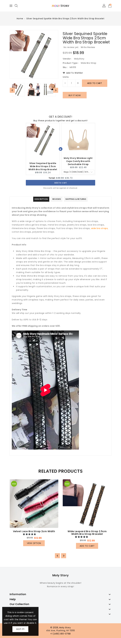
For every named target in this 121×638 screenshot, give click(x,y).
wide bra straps (99, 228)
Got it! (20, 629)
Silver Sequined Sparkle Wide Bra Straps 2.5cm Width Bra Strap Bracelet (42, 166)
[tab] (41, 199)
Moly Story (60, 575)
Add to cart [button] (60, 183)
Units (66, 77)
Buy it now (75, 95)
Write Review (88, 47)
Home (20, 18)
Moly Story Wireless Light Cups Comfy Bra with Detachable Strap (78, 161)
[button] (30, 534)
